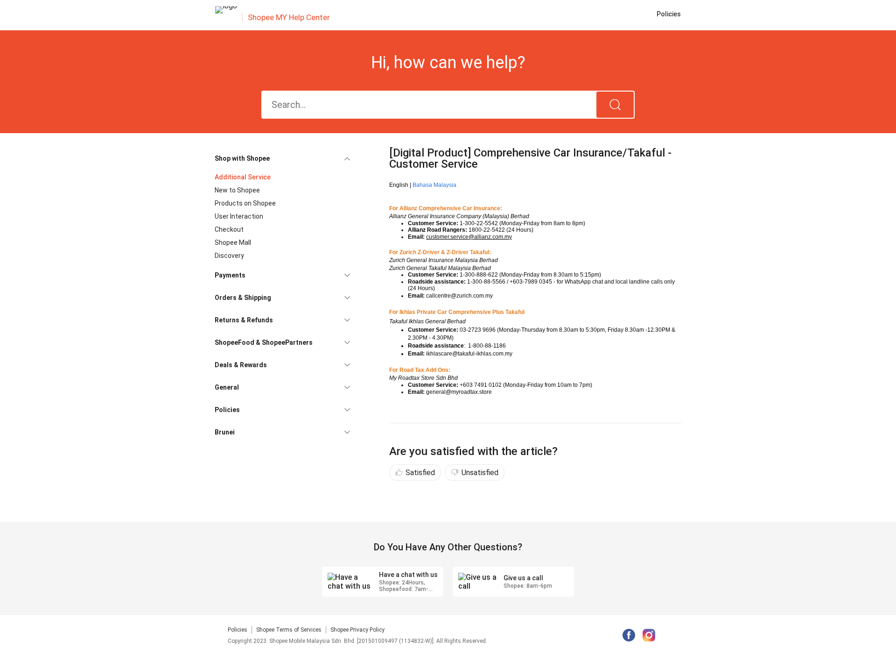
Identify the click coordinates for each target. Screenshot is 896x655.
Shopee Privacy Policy (357, 630)
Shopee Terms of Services (289, 630)
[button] (282, 158)
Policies (237, 630)
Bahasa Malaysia (434, 185)
